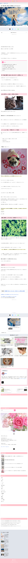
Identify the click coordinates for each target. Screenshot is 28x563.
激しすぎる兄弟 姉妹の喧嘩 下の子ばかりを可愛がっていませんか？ (9, 523)
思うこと (2, 501)
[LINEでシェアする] (18, 29)
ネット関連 (2, 499)
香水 (2, 483)
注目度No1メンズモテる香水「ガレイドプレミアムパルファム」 (10, 294)
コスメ (3, 482)
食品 (1, 488)
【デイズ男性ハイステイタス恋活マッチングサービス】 (8, 296)
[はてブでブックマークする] (15, 29)
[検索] (15, 410)
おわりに (4, 70)
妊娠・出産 (2, 485)
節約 (2, 479)
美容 (1, 480)
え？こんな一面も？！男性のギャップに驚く (8, 67)
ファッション (3, 490)
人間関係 (2, 493)
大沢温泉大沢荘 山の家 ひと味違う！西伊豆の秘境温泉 (7, 524)
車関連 (2, 498)
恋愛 (5, 332)
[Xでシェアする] (10, 29)
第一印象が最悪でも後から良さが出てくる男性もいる (10, 64)
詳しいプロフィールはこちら (5, 446)
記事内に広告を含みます (13, 32)
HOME (14, 559)
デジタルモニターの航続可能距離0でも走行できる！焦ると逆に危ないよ (9, 520)
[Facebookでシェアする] (13, 29)
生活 (1, 477)
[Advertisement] (14, 40)
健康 (1, 496)
